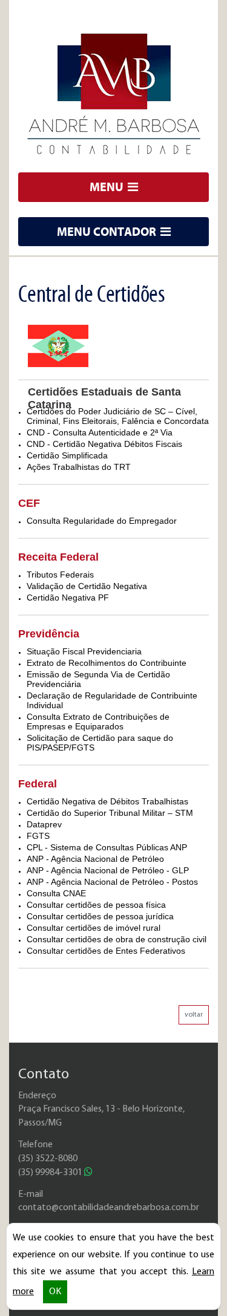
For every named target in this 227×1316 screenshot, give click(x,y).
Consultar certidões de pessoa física (96, 905)
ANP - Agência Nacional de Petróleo (95, 859)
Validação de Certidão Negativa (87, 586)
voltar (194, 1014)
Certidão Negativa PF (68, 597)
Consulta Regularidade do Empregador (102, 521)
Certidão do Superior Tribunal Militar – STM (110, 813)
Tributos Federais (60, 574)
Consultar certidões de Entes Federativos (106, 951)
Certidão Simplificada (67, 455)
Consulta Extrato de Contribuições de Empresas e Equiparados (98, 721)
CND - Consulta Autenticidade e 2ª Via (100, 432)
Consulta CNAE (56, 893)
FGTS (38, 836)
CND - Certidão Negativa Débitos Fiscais (104, 444)
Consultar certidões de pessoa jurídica (100, 916)
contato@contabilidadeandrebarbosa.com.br (108, 1208)
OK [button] (55, 1292)
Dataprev (44, 824)
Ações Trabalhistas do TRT (79, 467)
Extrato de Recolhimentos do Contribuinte (106, 663)
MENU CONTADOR (108, 231)
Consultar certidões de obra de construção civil (116, 939)
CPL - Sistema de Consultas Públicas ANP (107, 847)
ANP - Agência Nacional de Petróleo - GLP (108, 870)
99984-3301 (51, 1173)
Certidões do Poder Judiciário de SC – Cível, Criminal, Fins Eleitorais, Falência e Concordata (118, 416)
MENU (108, 186)
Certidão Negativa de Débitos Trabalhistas (107, 801)
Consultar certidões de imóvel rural (93, 928)
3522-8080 (47, 1159)
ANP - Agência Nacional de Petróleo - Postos (112, 882)
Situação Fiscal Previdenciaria (84, 651)
